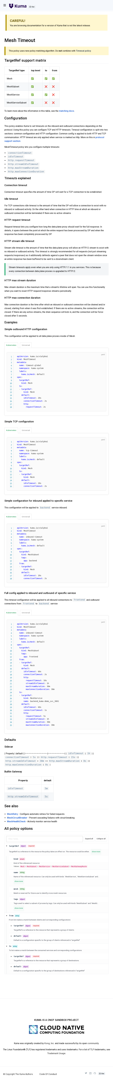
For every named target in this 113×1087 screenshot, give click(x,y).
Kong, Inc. (49, 1043)
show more (96, 852)
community (93, 1043)
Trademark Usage (56, 1053)
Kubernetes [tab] (11, 345)
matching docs (66, 111)
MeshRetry (12, 814)
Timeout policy (83, 51)
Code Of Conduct (48, 1074)
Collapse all (101, 839)
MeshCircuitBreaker (17, 817)
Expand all (89, 839)
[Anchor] (2, 178)
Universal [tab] (26, 345)
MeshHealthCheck (16, 821)
